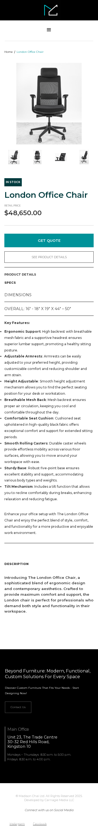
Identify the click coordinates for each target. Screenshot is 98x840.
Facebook (40, 824)
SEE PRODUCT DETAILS (49, 257)
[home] (49, 10)
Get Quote (49, 240)
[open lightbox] (49, 103)
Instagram (17, 824)
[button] (49, 30)
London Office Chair (30, 52)
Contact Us (18, 707)
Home (8, 52)
